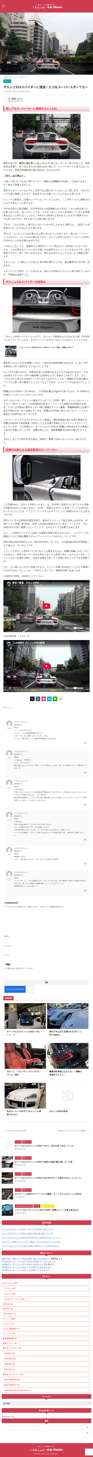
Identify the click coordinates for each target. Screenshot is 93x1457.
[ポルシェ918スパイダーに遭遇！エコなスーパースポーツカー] (49, 699)
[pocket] (43, 699)
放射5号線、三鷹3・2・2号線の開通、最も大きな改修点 (25, 1258)
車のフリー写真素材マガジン (46, 1446)
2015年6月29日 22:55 (21, 813)
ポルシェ (8, 707)
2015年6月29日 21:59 (20, 751)
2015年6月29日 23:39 (21, 872)
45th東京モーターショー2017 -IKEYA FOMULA (21, 1261)
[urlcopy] (60, 699)
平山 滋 (42, 1270)
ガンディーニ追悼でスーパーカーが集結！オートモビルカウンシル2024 (48, 1194)
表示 (19, 98)
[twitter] (32, 699)
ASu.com (47, 1261)
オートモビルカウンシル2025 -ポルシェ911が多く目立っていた (44, 1146)
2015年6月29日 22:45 (21, 781)
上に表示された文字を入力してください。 (20, 968)
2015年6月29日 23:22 (21, 848)
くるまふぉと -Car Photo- (47, 7)
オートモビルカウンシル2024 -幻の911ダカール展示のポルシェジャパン (48, 1178)
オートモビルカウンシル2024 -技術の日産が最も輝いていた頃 (43, 1162)
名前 (7, 936)
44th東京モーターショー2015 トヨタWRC (19, 1267)
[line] (55, 699)
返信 (85, 743)
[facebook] (38, 699)
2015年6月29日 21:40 (21, 722)
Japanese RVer (8, 1416)
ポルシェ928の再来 (58, 1111)
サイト (7, 955)
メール (8, 946)
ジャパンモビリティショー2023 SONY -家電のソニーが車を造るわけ (47, 1210)
